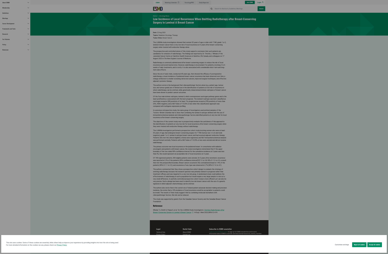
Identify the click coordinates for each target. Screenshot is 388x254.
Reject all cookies (359, 245)
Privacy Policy (62, 245)
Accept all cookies (374, 245)
